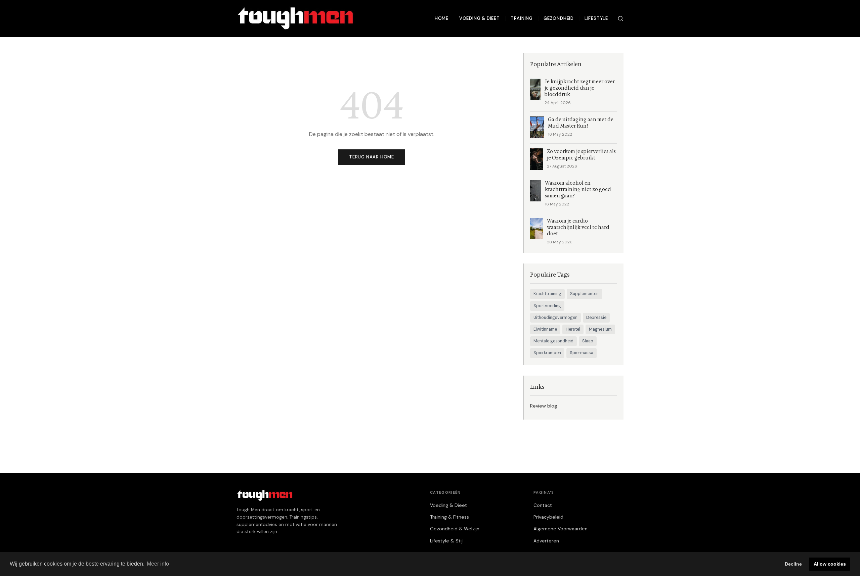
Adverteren (546, 541)
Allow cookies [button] (830, 564)
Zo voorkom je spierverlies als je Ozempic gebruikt (581, 154)
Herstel (573, 329)
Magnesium (600, 329)
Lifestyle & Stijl (447, 541)
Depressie (596, 317)
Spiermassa (581, 352)
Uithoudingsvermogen (555, 317)
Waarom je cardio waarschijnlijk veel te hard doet (578, 227)
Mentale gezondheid (553, 341)
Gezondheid (559, 18)
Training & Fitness (449, 517)
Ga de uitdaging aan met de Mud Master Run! (580, 122)
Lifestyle (596, 18)
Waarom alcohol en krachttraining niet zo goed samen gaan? (578, 189)
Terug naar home (371, 157)
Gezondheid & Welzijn (454, 529)
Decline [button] (793, 564)
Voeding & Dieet (479, 18)
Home (441, 18)
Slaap (587, 341)
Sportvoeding (547, 305)
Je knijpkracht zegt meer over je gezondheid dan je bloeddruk (580, 88)
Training (522, 18)
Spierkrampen (547, 352)
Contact (542, 505)
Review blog (543, 406)
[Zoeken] (620, 18)
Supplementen (584, 293)
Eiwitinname (545, 329)
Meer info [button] (158, 564)
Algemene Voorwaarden (560, 529)
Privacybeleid (548, 517)
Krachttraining (547, 293)
